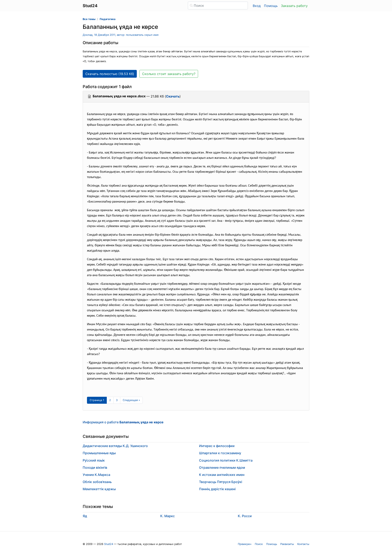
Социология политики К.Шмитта (226, 460)
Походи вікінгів (95, 467)
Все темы (89, 19)
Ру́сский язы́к (94, 460)
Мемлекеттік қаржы (99, 489)
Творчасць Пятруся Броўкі (220, 482)
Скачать (172, 96)
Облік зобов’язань (97, 482)
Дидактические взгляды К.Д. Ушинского (115, 446)
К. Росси (245, 516)
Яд (85, 516)
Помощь (271, 6)
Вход (257, 6)
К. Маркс (167, 516)
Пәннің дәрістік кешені (217, 489)
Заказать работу (294, 6)
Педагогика (107, 19)
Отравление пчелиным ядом (222, 467)
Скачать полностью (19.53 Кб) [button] (109, 74)
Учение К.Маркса (96, 475)
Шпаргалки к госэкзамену (220, 453)
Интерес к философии (217, 446)
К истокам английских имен (221, 475)
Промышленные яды (99, 453)
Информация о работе (123, 422)
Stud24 (108, 544)
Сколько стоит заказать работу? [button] (168, 74)
